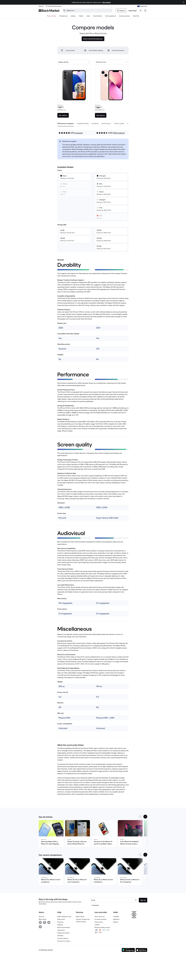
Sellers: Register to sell (64, 916)
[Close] (183, 2)
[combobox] (74, 62)
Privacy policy (99, 922)
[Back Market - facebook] (40, 926)
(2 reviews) (78, 133)
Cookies (97, 925)
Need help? (133, 11)
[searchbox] (89, 10)
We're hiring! (42, 919)
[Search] (64, 10)
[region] (93, 834)
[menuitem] (63, 16)
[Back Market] (49, 10)
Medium (115, 922)
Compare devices (62, 938)
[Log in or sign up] (141, 11)
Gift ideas (60, 935)
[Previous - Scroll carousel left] (140, 817)
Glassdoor (116, 919)
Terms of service (100, 916)
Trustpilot (116, 916)
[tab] (65, 123)
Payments (60, 922)
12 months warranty (100, 919)
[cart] (145, 11)
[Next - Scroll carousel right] (145, 817)
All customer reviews (63, 941)
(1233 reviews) (119, 133)
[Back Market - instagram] (40, 922)
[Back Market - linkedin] (48, 922)
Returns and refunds (63, 927)
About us (41, 916)
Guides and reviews (63, 933)
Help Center (61, 930)
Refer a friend (80, 916)
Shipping (60, 925)
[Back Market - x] (44, 922)
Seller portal (61, 919)
